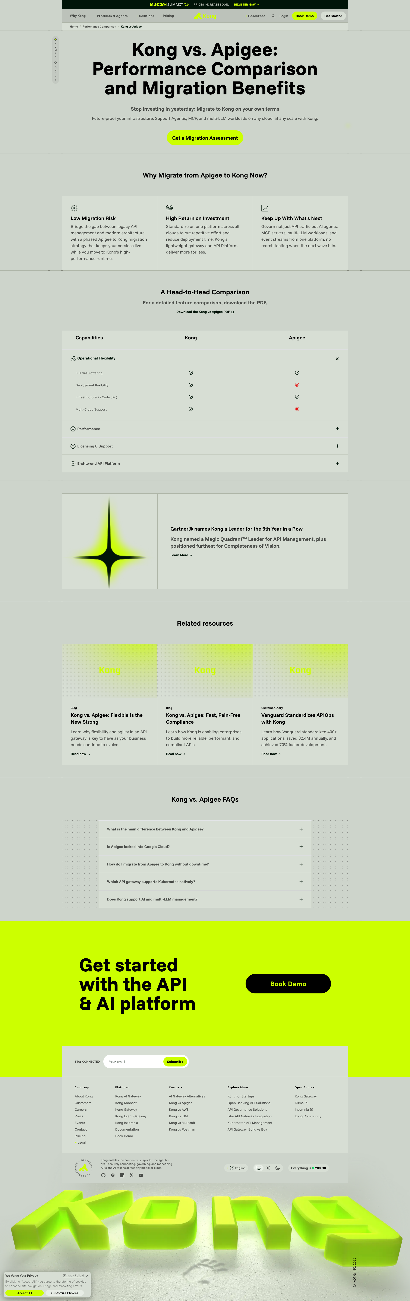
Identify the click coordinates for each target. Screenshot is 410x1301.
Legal (80, 1142)
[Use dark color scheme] (277, 1168)
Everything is (308, 1168)
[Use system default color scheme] (259, 1168)
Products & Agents (111, 16)
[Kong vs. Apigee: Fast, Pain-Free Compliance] (204, 704)
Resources (255, 16)
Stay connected (87, 1061)
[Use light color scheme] (268, 1168)
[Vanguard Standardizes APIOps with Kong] (300, 704)
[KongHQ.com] (205, 16)
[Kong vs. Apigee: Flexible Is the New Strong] (109, 704)
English (236, 1168)
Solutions (145, 16)
